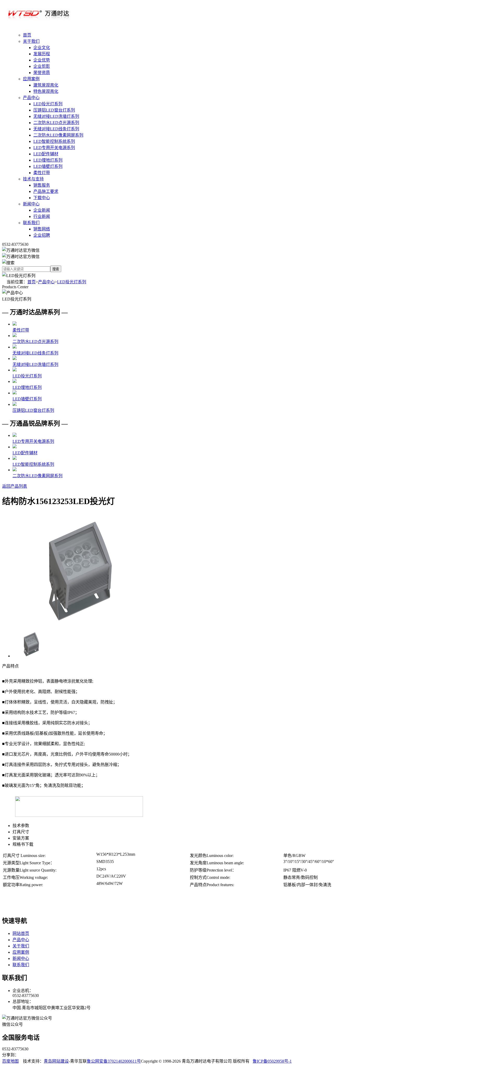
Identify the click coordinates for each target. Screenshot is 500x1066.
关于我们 (31, 41)
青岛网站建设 (56, 1061)
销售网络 (41, 229)
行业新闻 (41, 216)
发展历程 (41, 54)
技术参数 (20, 825)
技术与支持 (33, 179)
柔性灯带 (41, 172)
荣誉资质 (41, 72)
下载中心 (41, 197)
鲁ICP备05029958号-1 (272, 1061)
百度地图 (10, 1061)
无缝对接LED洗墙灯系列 (56, 116)
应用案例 (31, 79)
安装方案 (20, 838)
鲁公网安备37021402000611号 (114, 1061)
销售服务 (41, 185)
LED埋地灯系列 (48, 160)
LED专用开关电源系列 (54, 147)
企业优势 (41, 60)
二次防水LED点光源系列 (56, 122)
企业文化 (41, 47)
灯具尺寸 (20, 832)
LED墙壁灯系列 (48, 166)
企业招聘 (41, 235)
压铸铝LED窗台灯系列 (54, 110)
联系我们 (31, 222)
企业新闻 (41, 210)
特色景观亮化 (45, 91)
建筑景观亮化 (45, 85)
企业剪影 (41, 66)
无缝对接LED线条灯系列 (56, 129)
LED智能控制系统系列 (54, 141)
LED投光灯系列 (48, 104)
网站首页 (20, 933)
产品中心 (31, 97)
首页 (27, 35)
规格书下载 (22, 844)
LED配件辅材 (45, 154)
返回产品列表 (14, 486)
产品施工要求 (45, 191)
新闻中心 (31, 204)
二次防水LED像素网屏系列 (58, 135)
